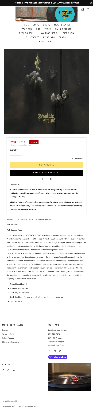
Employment (46, 41)
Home (26, 25)
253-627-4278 (54, 334)
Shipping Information (10, 342)
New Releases (62, 25)
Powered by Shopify (8, 406)
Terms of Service (9, 334)
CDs (38, 29)
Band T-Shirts (63, 29)
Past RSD (27, 29)
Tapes (47, 29)
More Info (49, 37)
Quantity (13, 150)
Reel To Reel (26, 33)
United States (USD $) (11, 401)
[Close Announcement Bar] (91, 3)
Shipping (13, 145)
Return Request (8, 338)
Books (46, 25)
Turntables (32, 37)
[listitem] (46, 3)
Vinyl (36, 25)
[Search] (88, 9)
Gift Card (68, 33)
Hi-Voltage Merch (48, 33)
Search (63, 37)
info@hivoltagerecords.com (59, 330)
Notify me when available (46, 173)
